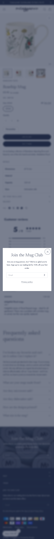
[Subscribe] (44, 275)
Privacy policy (27, 282)
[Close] (47, 251)
